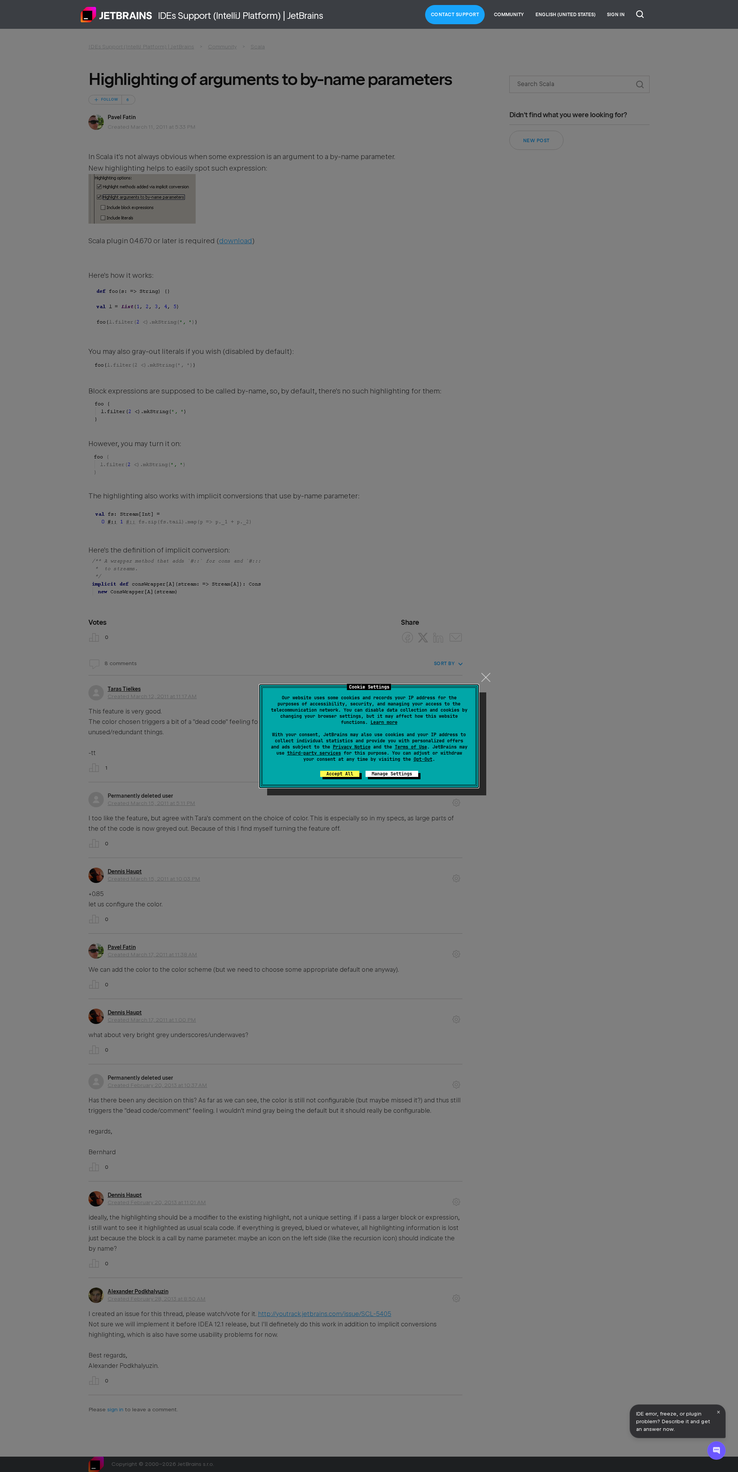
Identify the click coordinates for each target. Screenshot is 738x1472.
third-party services (314, 753)
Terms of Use (411, 747)
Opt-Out (423, 759)
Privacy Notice (352, 747)
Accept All (339, 774)
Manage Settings (392, 774)
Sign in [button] (616, 14)
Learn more (384, 722)
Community (509, 14)
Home (116, 14)
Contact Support (455, 14)
